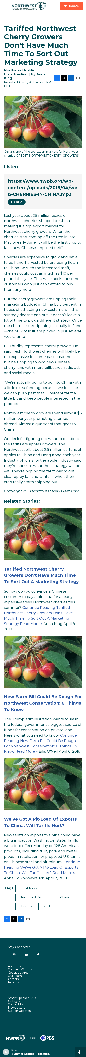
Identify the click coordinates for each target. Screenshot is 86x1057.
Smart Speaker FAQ (22, 998)
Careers (13, 979)
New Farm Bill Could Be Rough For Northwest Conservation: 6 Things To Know (43, 703)
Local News (29, 888)
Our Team (15, 976)
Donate (73, 6)
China (64, 897)
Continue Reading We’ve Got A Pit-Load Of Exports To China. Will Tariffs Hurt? (42, 867)
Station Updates (19, 1011)
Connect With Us (20, 969)
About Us (14, 966)
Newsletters (16, 1007)
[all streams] (80, 1052)
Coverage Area (18, 972)
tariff (46, 906)
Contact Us (16, 1004)
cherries (26, 906)
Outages (14, 1001)
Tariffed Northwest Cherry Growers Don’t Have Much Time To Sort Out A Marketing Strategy (41, 575)
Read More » (31, 624)
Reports (13, 982)
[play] (6, 1052)
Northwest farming (35, 897)
